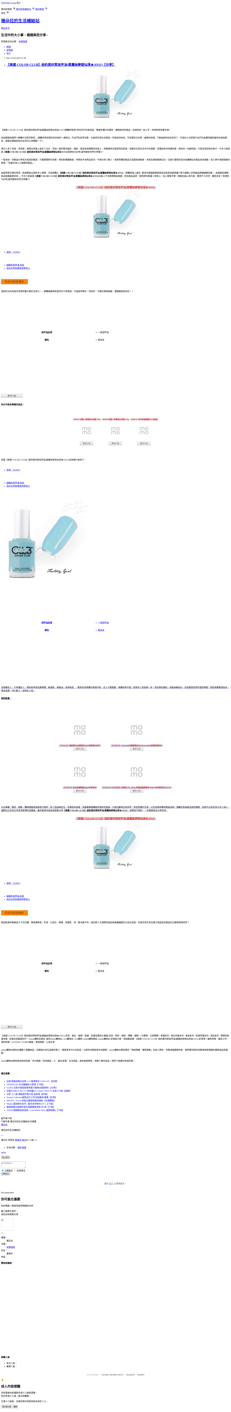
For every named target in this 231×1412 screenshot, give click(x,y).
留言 (24, 1140)
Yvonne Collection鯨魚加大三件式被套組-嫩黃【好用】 (31, 1097)
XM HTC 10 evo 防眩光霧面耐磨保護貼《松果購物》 (31, 1100)
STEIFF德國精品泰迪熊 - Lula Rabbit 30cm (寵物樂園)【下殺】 (35, 1110)
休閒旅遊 (23, 41)
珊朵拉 (4, 1125)
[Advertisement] (115, 1307)
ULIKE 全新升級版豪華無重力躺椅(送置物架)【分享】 (32, 1088)
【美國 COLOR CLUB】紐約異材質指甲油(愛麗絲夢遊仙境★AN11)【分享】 (60, 64)
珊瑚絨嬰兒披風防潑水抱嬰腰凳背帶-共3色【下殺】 (30, 1107)
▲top (3, 1152)
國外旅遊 (22, 1147)
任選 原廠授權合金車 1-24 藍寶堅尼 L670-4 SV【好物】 (32, 1081)
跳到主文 (5, 28)
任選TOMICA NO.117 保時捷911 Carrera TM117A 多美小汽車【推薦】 (39, 1091)
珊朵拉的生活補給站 (20, 20)
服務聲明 (140, 1375)
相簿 (8, 47)
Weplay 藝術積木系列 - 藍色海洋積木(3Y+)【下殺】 (30, 1104)
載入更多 (5, 1157)
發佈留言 (5, 1174)
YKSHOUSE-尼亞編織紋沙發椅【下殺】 (25, 1084)
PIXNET (96, 1375)
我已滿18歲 (6, 1407)
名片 (8, 53)
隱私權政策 (130, 1375)
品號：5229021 (13, 252)
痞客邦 (18, 1140)
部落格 (9, 50)
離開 (15, 1407)
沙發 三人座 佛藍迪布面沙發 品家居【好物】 (27, 1094)
